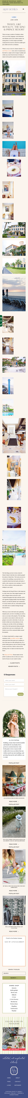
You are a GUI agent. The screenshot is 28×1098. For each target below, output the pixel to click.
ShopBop (14, 1006)
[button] (23, 9)
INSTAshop (17, 1085)
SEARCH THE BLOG (14, 969)
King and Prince (9, 654)
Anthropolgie (14, 990)
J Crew (14, 997)
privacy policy (10, 1093)
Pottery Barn (14, 1004)
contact (18, 1081)
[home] (11, 9)
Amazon (14, 988)
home (9, 1078)
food (9, 1081)
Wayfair (14, 1011)
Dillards (14, 995)
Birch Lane (14, 992)
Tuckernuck (14, 1008)
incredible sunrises (15, 638)
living (9, 1085)
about (18, 1078)
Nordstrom (14, 1001)
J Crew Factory (14, 999)
